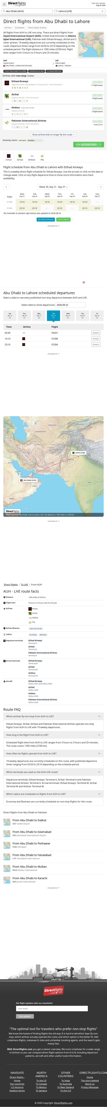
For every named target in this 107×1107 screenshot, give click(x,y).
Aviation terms (17, 1090)
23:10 (22, 208)
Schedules (20, 27)
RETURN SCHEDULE (46, 219)
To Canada (41, 1083)
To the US (41, 1080)
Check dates (97, 82)
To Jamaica (41, 1090)
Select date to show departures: (38, 304)
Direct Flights (11, 584)
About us (90, 1083)
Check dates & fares (37, 27)
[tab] (8, 157)
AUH (5, 60)
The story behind (90, 1080)
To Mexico (41, 1087)
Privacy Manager (90, 1087)
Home (90, 1077)
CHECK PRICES (63, 219)
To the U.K (65, 1090)
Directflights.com (63, 1102)
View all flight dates (87, 144)
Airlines (8, 27)
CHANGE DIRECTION (54, 71)
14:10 (22, 202)
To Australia (65, 1083)
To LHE (24, 584)
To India (65, 1080)
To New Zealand (65, 1087)
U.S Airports (17, 1087)
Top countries (17, 1083)
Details (96, 332)
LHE (57, 60)
